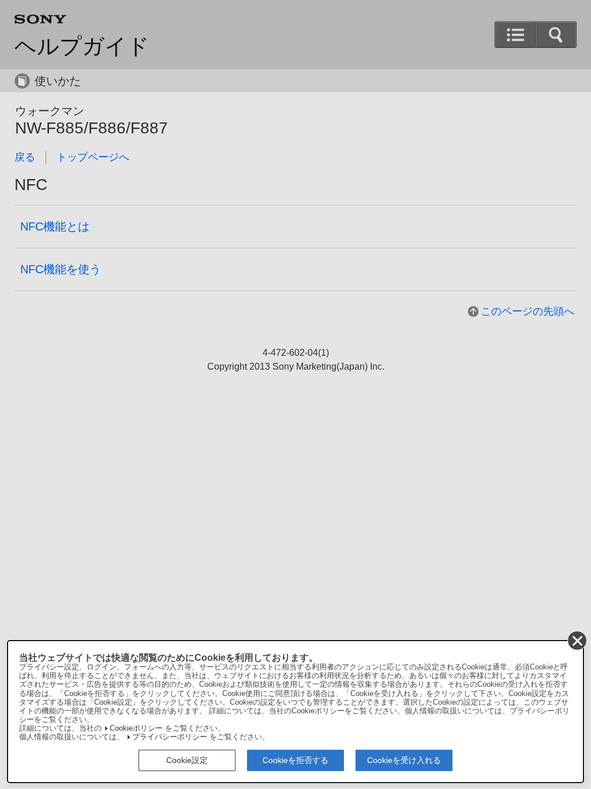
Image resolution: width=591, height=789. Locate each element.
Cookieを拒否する (295, 760)
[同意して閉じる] (577, 640)
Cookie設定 (187, 760)
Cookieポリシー (136, 728)
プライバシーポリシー (169, 737)
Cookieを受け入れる (404, 760)
